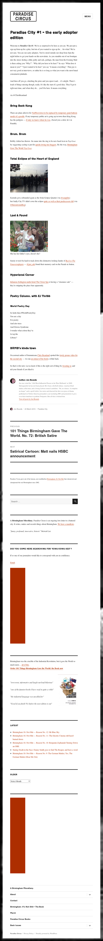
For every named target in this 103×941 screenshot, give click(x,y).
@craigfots (65, 197)
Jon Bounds (18, 409)
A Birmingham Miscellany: (22, 888)
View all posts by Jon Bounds (29, 399)
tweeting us (66, 365)
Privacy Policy (29, 933)
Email (12, 562)
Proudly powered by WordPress (46, 933)
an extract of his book (39, 358)
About (13, 894)
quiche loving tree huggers (45, 144)
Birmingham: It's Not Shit (55, 479)
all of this (25, 664)
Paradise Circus (15, 933)
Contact (13, 901)
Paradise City (42, 409)
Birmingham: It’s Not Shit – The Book (27, 907)
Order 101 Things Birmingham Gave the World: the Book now (36, 668)
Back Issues (15, 925)
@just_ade (31, 264)
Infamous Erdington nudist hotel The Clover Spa (29, 282)
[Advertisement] (18, 606)
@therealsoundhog (17, 204)
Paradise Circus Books (20, 919)
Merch (13, 913)
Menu (88, 16)
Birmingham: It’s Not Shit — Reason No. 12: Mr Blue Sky (36, 732)
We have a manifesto (66, 524)
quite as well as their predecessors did (59, 201)
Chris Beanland (43, 355)
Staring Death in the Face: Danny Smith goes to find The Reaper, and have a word (45, 749)
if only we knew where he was (38, 119)
